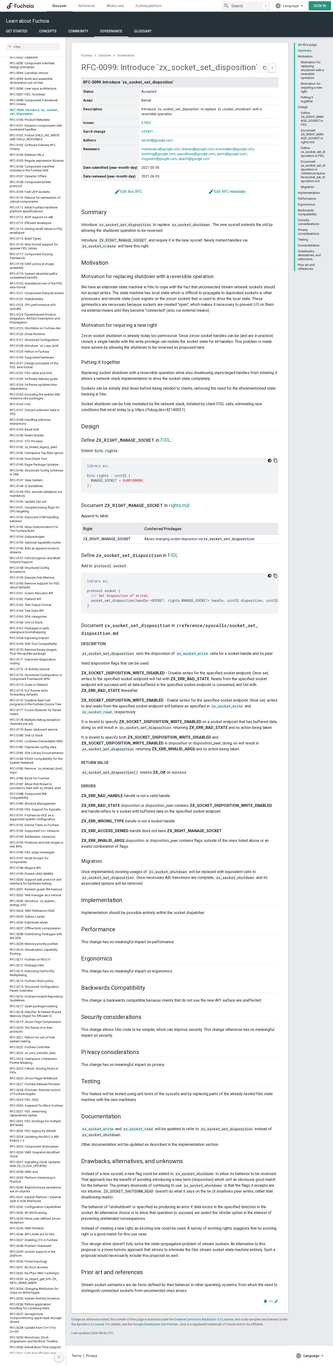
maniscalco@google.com (160, 149)
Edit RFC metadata (226, 191)
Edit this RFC (128, 191)
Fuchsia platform (149, 6)
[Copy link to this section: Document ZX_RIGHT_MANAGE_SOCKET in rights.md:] (195, 506)
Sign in (320, 6)
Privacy (91, 1356)
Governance (111, 31)
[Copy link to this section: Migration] (107, 862)
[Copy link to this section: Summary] (111, 213)
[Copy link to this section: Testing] (105, 1082)
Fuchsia (86, 55)
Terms (76, 1356)
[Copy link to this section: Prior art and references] (148, 1273)
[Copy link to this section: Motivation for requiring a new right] (162, 326)
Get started (16, 31)
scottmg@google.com (158, 154)
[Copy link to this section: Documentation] (126, 1117)
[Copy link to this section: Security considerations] (146, 1017)
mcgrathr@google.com (159, 159)
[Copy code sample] (275, 460)
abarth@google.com (194, 159)
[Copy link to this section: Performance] (120, 930)
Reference (86, 6)
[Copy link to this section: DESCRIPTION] (111, 644)
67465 (146, 123)
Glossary (142, 31)
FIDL (165, 440)
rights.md (179, 505)
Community (78, 31)
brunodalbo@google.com (234, 149)
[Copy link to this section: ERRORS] (101, 786)
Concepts (48, 31)
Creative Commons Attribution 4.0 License (203, 1319)
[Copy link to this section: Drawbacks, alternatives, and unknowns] (188, 1162)
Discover (59, 6)
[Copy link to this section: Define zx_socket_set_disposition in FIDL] (183, 556)
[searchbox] (33, 47)
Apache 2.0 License (90, 1324)
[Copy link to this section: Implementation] (127, 901)
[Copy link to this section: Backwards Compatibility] (150, 988)
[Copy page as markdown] (264, 68)
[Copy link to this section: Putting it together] (125, 363)
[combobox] (246, 5)
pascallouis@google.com (196, 154)
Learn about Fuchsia (27, 21)
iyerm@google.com (232, 154)
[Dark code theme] (270, 460)
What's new (115, 6)
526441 (147, 131)
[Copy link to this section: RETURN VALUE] (113, 763)
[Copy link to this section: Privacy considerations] (144, 1052)
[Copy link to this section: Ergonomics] (117, 959)
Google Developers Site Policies (155, 1324)
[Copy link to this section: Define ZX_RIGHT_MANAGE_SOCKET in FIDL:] (176, 440)
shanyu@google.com (198, 149)
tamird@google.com (157, 140)
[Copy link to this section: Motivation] (113, 263)
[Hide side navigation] (59, 1357)
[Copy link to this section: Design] (104, 427)
